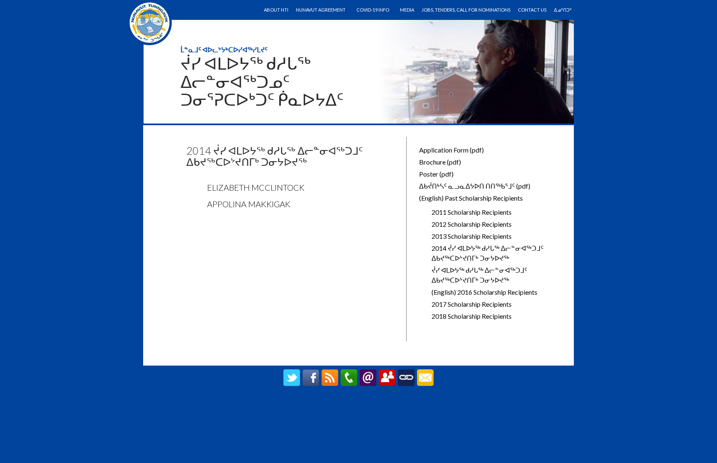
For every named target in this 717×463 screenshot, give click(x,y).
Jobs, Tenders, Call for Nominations (466, 9)
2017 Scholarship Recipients (472, 304)
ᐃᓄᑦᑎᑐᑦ (563, 9)
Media (407, 9)
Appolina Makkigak (248, 204)
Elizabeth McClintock (256, 187)
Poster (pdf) (436, 174)
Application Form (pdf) (451, 150)
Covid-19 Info (372, 9)
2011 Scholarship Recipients (472, 212)
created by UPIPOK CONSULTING (359, 404)
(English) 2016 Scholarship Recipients (484, 292)
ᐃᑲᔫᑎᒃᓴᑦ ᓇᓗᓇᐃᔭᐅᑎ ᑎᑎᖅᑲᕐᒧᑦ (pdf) (474, 186)
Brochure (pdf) (440, 162)
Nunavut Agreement (321, 9)
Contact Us (532, 9)
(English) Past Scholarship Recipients (471, 198)
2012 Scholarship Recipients (472, 224)
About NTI (276, 9)
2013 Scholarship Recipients (472, 236)
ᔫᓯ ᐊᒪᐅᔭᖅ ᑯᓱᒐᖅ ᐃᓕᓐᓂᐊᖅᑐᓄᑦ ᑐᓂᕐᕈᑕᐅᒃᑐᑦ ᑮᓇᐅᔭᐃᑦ (262, 81)
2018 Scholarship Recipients (472, 316)
